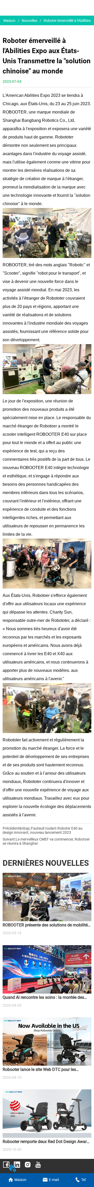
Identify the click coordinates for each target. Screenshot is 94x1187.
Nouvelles (29, 20)
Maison (9, 20)
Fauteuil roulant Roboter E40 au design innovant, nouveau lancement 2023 (43, 830)
